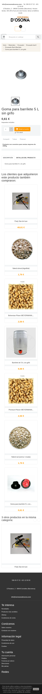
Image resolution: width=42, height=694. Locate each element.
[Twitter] (8, 676)
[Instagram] (13, 676)
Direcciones (5, 663)
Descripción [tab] (8, 158)
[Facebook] (4, 676)
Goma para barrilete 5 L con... (21, 504)
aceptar (36, 689)
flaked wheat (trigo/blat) (21, 268)
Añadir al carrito (22, 129)
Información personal (8, 655)
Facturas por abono (8, 661)
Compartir (6, 139)
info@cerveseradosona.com (12, 4)
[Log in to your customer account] (23, 29)
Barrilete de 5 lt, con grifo (21, 363)
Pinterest (22, 139)
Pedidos (4, 658)
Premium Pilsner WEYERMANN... (21, 410)
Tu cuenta (7, 652)
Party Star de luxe (21, 221)
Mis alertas (5, 666)
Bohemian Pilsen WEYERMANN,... (21, 315)
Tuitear (14, 139)
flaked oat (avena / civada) (21, 457)
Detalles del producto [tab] (25, 158)
